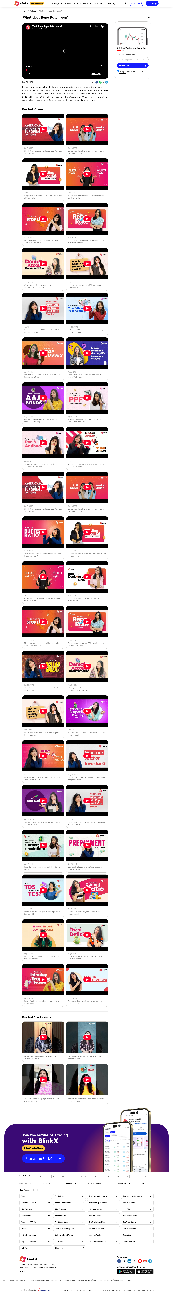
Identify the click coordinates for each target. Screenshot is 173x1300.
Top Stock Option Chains (98, 1196)
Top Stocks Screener (28, 1242)
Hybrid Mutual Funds (28, 1235)
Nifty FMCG (127, 1209)
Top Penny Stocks (129, 1222)
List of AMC (25, 1229)
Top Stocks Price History (97, 1222)
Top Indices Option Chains (132, 1196)
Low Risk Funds (95, 1235)
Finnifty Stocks (26, 1209)
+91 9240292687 (25, 1271)
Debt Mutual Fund (129, 1229)
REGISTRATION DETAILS (111, 1290)
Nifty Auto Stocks (95, 1209)
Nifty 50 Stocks (60, 1216)
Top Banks (59, 1242)
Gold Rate (24, 1248)
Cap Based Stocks (129, 1242)
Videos (33, 11)
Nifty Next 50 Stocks (28, 1203)
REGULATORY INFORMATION (143, 1290)
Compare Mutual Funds (97, 1242)
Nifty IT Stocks (60, 1209)
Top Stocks (25, 1196)
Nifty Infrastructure (130, 1216)
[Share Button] (93, 82)
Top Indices (59, 1196)
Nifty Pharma (26, 1216)
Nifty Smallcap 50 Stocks (98, 1203)
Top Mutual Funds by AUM (64, 1229)
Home (25, 11)
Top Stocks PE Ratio (28, 1222)
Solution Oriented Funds (64, 1235)
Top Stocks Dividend (62, 1222)
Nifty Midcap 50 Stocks (63, 1203)
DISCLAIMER (126, 1290)
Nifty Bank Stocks (129, 1203)
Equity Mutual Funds (96, 1229)
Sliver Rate (59, 1248)
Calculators (127, 1235)
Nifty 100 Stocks (95, 1216)
